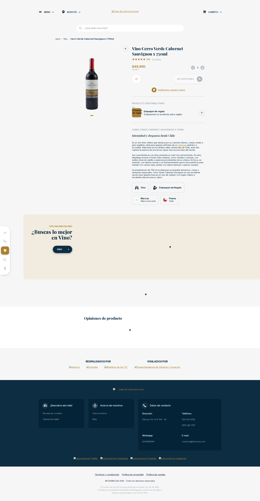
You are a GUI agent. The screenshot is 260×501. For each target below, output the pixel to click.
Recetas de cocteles (52, 413)
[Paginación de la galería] (91, 115)
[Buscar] (81, 28)
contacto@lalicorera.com (193, 441)
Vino (65, 39)
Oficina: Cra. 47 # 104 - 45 (154, 419)
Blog (94, 419)
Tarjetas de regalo (51, 419)
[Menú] (5, 233)
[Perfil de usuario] (5, 268)
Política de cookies (155, 474)
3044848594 (148, 441)
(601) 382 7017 (188, 425)
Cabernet (182, 145)
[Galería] (92, 84)
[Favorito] (136, 79)
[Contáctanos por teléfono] (5, 241)
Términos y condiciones (107, 474)
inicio (58, 39)
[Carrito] (5, 250)
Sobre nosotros (99, 413)
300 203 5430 (188, 419)
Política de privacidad (133, 474)
